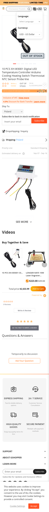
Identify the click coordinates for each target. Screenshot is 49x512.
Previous (28, 264)
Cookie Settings (17, 506)
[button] (29, 34)
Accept (33, 506)
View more (24, 97)
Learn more (39, 101)
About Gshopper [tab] (12, 458)
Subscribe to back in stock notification (21, 116)
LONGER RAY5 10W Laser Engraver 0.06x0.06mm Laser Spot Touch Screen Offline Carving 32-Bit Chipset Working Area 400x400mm (36, 274)
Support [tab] (7, 451)
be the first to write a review (24, 328)
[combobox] (19, 9)
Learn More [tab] (9, 464)
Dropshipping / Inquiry (17, 131)
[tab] (24, 310)
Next (44, 264)
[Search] (29, 9)
